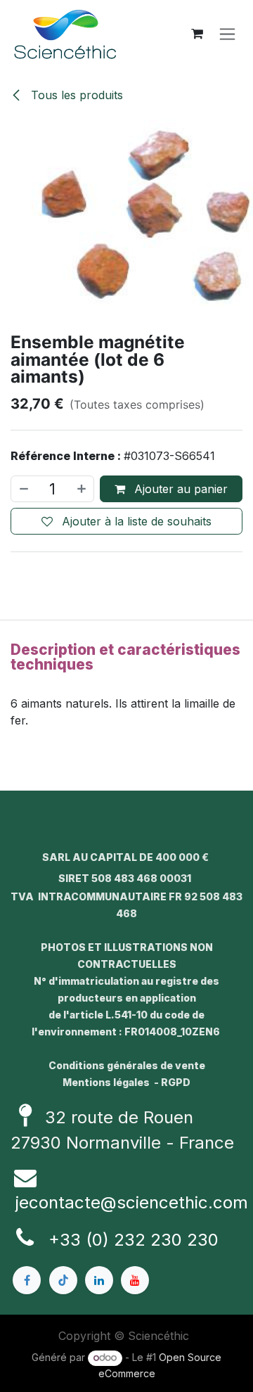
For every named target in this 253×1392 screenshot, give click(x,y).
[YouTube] (135, 1280)
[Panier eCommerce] (196, 33)
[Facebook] (27, 1280)
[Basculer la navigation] (227, 34)
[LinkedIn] (99, 1280)
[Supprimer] (23, 489)
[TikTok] (63, 1280)
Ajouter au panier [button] (179, 489)
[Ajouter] (82, 489)
